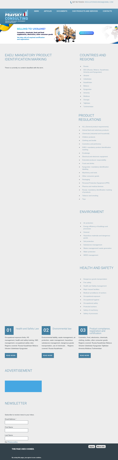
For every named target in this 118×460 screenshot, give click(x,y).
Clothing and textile (89, 140)
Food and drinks (88, 163)
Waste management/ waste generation (97, 248)
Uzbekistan (87, 79)
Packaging (86, 179)
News (36, 11)
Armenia (86, 93)
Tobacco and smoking (90, 196)
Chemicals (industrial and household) (95, 133)
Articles (48, 11)
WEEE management (90, 255)
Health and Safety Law (27, 328)
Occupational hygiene (91, 300)
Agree (91, 446)
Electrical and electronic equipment (95, 156)
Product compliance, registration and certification (100, 331)
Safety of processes (90, 313)
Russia (85, 66)
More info (101, 446)
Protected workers (90, 307)
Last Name (9, 435)
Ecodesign (86, 153)
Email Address (10, 419)
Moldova (86, 96)
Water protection (89, 252)
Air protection (88, 223)
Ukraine (86, 75)
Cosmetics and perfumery (91, 144)
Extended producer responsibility (94, 160)
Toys (84, 199)
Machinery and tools (89, 173)
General (86, 232)
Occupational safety (90, 303)
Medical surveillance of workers (94, 293)
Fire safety (87, 282)
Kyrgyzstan (87, 89)
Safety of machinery (90, 310)
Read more (11, 355)
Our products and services (85, 11)
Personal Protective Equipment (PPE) (95, 183)
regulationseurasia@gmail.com (99, 2)
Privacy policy (12, 442)
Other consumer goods (90, 176)
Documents (62, 11)
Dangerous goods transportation (95, 279)
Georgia (86, 100)
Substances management (92, 245)
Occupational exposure (91, 296)
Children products (88, 137)
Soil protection (88, 241)
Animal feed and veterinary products (95, 130)
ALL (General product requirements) (95, 127)
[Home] (16, 16)
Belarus (86, 86)
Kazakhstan (87, 82)
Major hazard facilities (91, 289)
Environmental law (62, 328)
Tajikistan (86, 103)
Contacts (107, 11)
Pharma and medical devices (92, 186)
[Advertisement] (23, 386)
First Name (9, 427)
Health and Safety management (95, 286)
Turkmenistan (88, 106)
